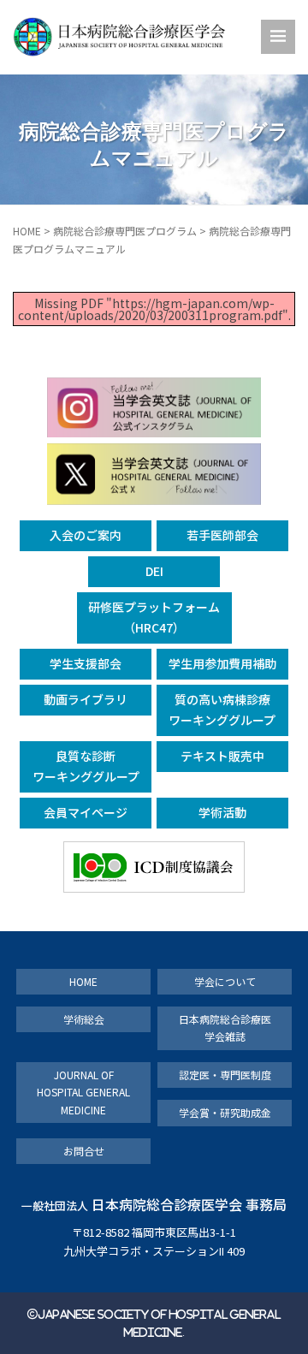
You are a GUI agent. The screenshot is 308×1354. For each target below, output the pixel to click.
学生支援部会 (85, 663)
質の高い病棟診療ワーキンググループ (222, 709)
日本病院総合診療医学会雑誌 (225, 1027)
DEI (154, 570)
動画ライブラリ (85, 699)
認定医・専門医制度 (225, 1074)
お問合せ (83, 1150)
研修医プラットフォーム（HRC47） (154, 617)
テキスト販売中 (222, 755)
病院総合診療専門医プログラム (125, 230)
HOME (27, 230)
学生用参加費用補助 (222, 663)
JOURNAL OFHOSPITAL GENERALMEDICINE (83, 1092)
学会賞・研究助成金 (225, 1112)
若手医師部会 (222, 534)
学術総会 (83, 1019)
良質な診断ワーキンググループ (86, 766)
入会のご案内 (85, 534)
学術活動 (222, 812)
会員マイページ (85, 812)
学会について (225, 981)
